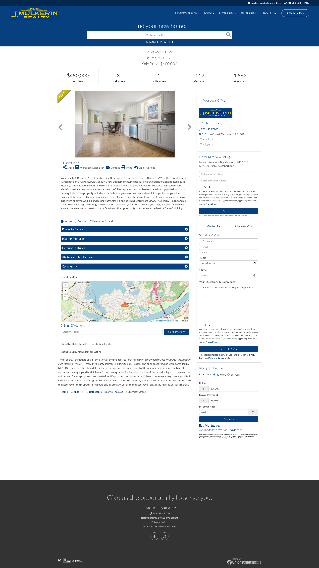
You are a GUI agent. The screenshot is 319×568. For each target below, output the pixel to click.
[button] (228, 35)
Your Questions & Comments (217, 281)
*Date (203, 257)
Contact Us (206, 139)
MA (84, 391)
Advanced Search (158, 41)
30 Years (221, 374)
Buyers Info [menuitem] (226, 13)
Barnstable (95, 391)
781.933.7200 (210, 129)
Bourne (108, 391)
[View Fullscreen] (65, 297)
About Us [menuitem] (269, 13)
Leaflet (158, 321)
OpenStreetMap (171, 321)
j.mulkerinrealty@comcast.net (265, 2)
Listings (74, 391)
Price (202, 383)
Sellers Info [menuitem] (248, 13)
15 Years (235, 374)
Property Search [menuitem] (186, 13)
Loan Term (205, 374)
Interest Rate (207, 406)
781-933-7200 (294, 2)
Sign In (290, 13)
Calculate (228, 419)
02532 (119, 391)
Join (301, 13)
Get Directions (176, 331)
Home (64, 391)
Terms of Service (216, 358)
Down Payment (208, 394)
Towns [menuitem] (208, 13)
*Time (203, 269)
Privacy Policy (211, 204)
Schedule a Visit (243, 226)
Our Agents (206, 144)
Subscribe (228, 211)
